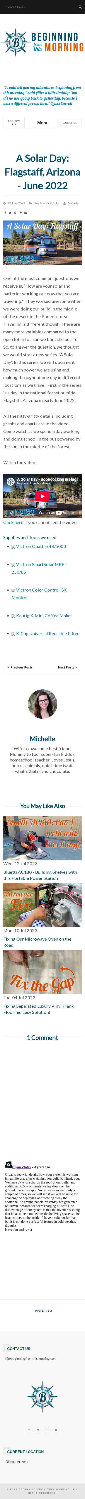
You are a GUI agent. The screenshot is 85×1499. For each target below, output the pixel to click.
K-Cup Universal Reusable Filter (47, 633)
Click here (13, 522)
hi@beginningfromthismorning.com (30, 1358)
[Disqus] (42, 1100)
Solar (56, 203)
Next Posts (66, 667)
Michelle (73, 203)
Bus (36, 203)
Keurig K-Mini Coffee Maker (43, 615)
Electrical (46, 203)
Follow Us (14, 122)
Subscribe (70, 122)
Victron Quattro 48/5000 (40, 546)
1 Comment (42, 1037)
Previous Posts (22, 667)
